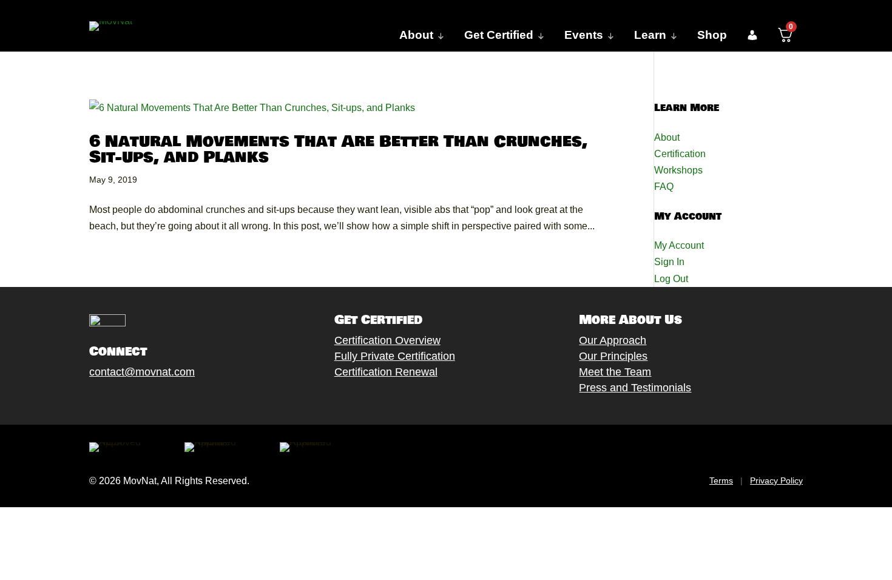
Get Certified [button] (498, 35)
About (667, 137)
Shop (712, 35)
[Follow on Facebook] (83, 400)
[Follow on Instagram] (132, 400)
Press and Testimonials (635, 388)
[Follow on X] (108, 400)
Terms (721, 480)
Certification (680, 154)
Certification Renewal (386, 372)
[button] (752, 35)
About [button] (416, 35)
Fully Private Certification (394, 356)
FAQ (664, 186)
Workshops (678, 170)
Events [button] (583, 35)
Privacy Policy (776, 480)
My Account (679, 245)
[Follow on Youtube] (156, 400)
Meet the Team (615, 372)
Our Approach (612, 340)
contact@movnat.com (142, 372)
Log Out (671, 279)
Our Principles (613, 356)
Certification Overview (387, 340)
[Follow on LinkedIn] (181, 400)
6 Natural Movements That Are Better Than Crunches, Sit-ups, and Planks (338, 149)
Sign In (669, 262)
